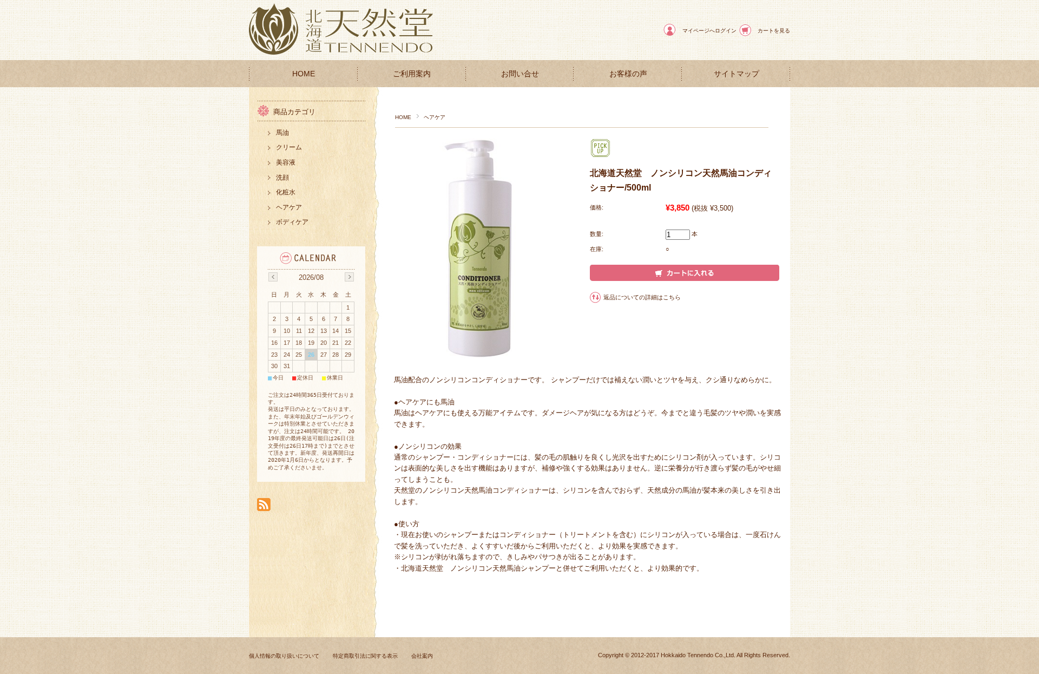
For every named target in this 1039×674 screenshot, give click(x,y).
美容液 (285, 162)
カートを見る (774, 31)
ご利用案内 (412, 74)
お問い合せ (520, 74)
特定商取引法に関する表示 (365, 656)
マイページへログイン (709, 31)
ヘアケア (434, 117)
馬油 (282, 132)
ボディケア (292, 222)
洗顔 (282, 177)
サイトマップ (736, 74)
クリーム (289, 147)
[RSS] (264, 505)
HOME (303, 74)
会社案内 (422, 656)
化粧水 (285, 192)
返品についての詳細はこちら (642, 297)
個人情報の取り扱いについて (284, 656)
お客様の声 (628, 74)
